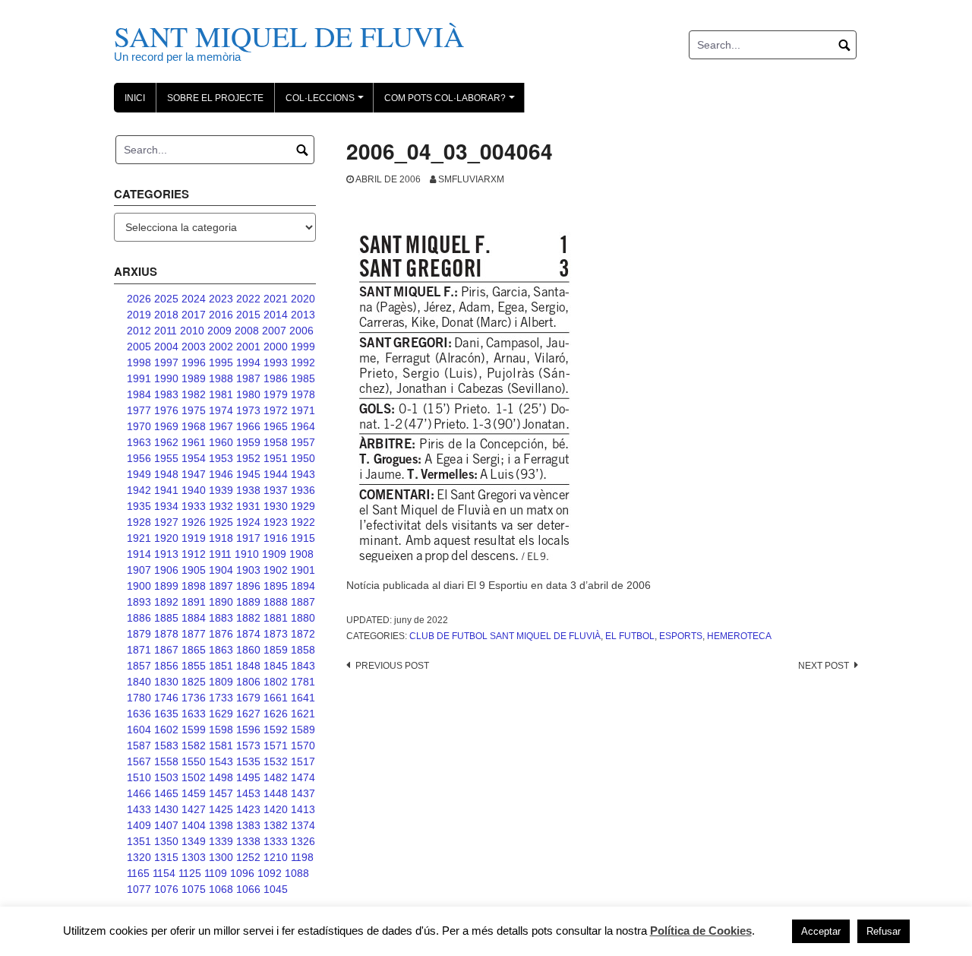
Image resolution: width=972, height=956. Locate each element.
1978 (303, 394)
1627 (248, 714)
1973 (248, 410)
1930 (276, 506)
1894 (303, 586)
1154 (164, 873)
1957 (303, 442)
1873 (276, 634)
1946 (221, 474)
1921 (139, 538)
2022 (248, 299)
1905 (193, 570)
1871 (139, 650)
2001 (248, 346)
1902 (276, 570)
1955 (166, 458)
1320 (139, 857)
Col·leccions (327, 102)
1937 (276, 490)
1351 (139, 841)
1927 (166, 522)
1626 (276, 714)
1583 (166, 745)
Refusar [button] (883, 931)
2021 (276, 299)
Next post (823, 665)
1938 (248, 490)
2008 (247, 330)
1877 (193, 634)
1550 (193, 761)
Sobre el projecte (215, 98)
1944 (276, 474)
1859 (276, 650)
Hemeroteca (739, 636)
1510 (139, 777)
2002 (221, 346)
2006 (301, 330)
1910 (247, 554)
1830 (166, 682)
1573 (248, 745)
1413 (303, 809)
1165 (138, 873)
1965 (276, 426)
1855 (193, 666)
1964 (303, 426)
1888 (276, 602)
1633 (193, 714)
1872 (303, 634)
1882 (248, 618)
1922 (303, 522)
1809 (221, 682)
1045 (276, 889)
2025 (166, 299)
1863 (221, 650)
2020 (303, 299)
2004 (166, 346)
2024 (193, 299)
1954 (193, 458)
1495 (248, 777)
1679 (248, 698)
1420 (276, 809)
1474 (303, 777)
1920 (166, 538)
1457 (221, 793)
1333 (276, 841)
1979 (276, 394)
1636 (139, 714)
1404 (193, 825)
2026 (139, 299)
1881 (276, 618)
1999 (303, 346)
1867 (166, 650)
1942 (139, 490)
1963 (139, 442)
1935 (139, 506)
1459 (193, 793)
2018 (166, 315)
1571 (276, 745)
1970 (139, 426)
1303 (193, 857)
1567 (139, 761)
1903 (248, 570)
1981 (221, 394)
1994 (248, 362)
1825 (193, 682)
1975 (193, 410)
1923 (276, 522)
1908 (301, 554)
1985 (303, 378)
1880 (303, 618)
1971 (303, 410)
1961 (193, 442)
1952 (248, 458)
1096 (242, 873)
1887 (303, 602)
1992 (303, 362)
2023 (221, 299)
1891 (193, 602)
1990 (166, 378)
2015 (248, 315)
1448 (276, 793)
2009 (219, 330)
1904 (221, 570)
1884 (193, 618)
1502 (193, 777)
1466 (139, 793)
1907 (139, 570)
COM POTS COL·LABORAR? (451, 102)
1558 (166, 761)
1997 (166, 362)
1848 (248, 666)
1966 (248, 426)
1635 (166, 714)
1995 (221, 362)
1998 (139, 362)
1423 (248, 809)
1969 (166, 426)
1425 (221, 809)
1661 (276, 698)
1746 (166, 698)
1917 (248, 538)
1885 (166, 618)
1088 (297, 873)
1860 (248, 650)
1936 (303, 490)
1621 (303, 714)
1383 (248, 825)
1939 (221, 490)
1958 (276, 442)
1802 (276, 682)
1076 (166, 889)
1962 (166, 442)
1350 (166, 841)
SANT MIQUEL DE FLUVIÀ (289, 36)
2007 (274, 330)
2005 (139, 346)
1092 (269, 873)
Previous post (392, 665)
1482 (276, 777)
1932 (221, 506)
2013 (303, 315)
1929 (303, 506)
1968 (193, 426)
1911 (220, 554)
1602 (166, 729)
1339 (221, 841)
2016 (221, 315)
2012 (139, 330)
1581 (221, 745)
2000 (276, 346)
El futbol (630, 636)
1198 (302, 857)
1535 (248, 761)
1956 (139, 458)
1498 (221, 777)
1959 (248, 442)
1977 (139, 410)
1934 (166, 506)
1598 (221, 729)
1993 (276, 362)
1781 (303, 682)
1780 (139, 698)
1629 (221, 714)
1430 (166, 809)
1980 (248, 394)
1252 (248, 857)
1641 (303, 698)
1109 (215, 873)
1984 (139, 394)
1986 (276, 378)
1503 (166, 777)
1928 (139, 522)
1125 (189, 873)
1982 (193, 394)
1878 (166, 634)
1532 (276, 761)
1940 (193, 490)
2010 (192, 330)
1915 (303, 538)
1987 (248, 378)
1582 (193, 745)
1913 (166, 554)
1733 (221, 698)
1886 (139, 618)
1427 (193, 809)
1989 (193, 378)
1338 (248, 841)
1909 (274, 554)
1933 (193, 506)
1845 (276, 666)
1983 (166, 394)
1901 (303, 570)
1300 (221, 857)
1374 (303, 825)
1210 (276, 857)
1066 (248, 889)
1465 (166, 793)
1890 (221, 602)
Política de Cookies (701, 930)
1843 (303, 666)
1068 (221, 889)
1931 (248, 506)
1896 (248, 586)
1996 (193, 362)
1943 (303, 474)
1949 (139, 474)
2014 (276, 315)
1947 (193, 474)
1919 (193, 538)
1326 (303, 841)
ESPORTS (680, 636)
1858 (303, 650)
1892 (166, 602)
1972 (276, 410)
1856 (166, 666)
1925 (221, 522)
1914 (139, 554)
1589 (303, 729)
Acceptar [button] (821, 931)
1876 (221, 634)
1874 (248, 634)
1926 (193, 522)
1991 (139, 378)
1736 (193, 698)
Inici (135, 98)
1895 (276, 586)
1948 (166, 474)
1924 (248, 522)
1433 (139, 809)
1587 (139, 745)
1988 (221, 378)
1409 (139, 825)
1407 (166, 825)
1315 (166, 857)
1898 (193, 586)
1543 (221, 761)
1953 (221, 458)
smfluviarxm (471, 179)
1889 (248, 602)
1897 (221, 586)
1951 (276, 458)
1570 (303, 745)
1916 (276, 538)
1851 (221, 666)
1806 (248, 682)
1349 (193, 841)
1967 (221, 426)
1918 (221, 538)
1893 (139, 602)
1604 (139, 729)
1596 (248, 729)
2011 (165, 330)
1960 (221, 442)
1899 (166, 586)
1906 (166, 570)
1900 (139, 586)
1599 (193, 729)
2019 (139, 315)
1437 (303, 793)
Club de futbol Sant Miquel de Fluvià (505, 636)
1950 (303, 458)
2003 (193, 346)
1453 (248, 793)
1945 (248, 474)
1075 (193, 889)
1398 (221, 825)
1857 (139, 666)
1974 (221, 410)
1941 (166, 490)
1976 (166, 410)
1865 (193, 650)
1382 (276, 825)
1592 (276, 729)
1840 (139, 682)
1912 (193, 554)
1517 (303, 761)
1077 (139, 889)
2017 (193, 315)
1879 (139, 634)
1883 (221, 618)
